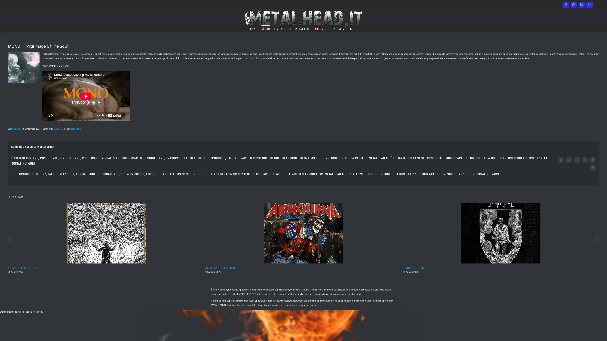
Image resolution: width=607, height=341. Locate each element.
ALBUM (57, 129)
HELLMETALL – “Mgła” (218, 268)
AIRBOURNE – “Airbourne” (24, 268)
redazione (15, 129)
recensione (75, 129)
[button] (351, 28)
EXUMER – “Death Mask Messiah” (424, 268)
